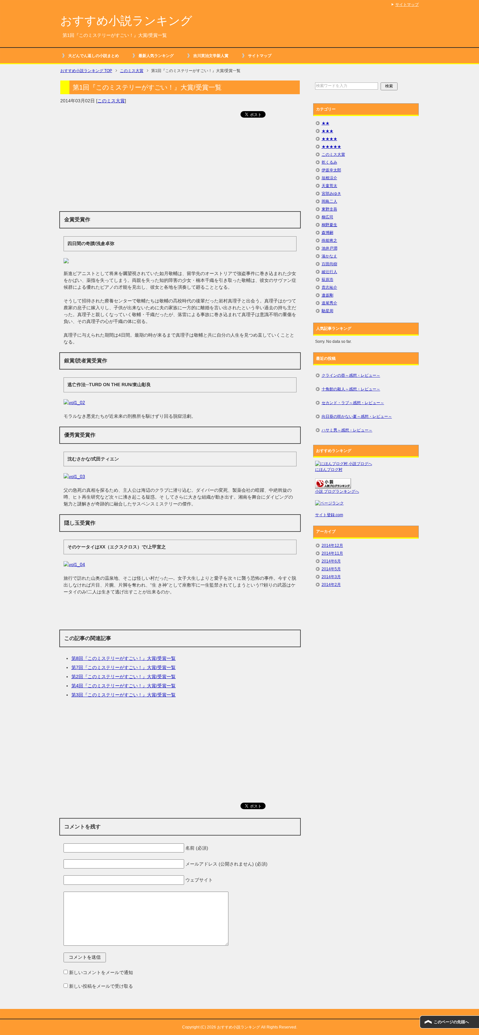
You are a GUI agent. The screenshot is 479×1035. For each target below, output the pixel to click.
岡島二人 (329, 201)
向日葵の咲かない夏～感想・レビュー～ (357, 416)
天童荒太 (329, 185)
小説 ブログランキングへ (337, 491)
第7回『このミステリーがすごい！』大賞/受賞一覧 (123, 667)
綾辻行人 (329, 272)
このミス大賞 (111, 100)
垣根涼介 (329, 178)
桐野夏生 (329, 225)
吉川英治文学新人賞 (210, 55)
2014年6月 (331, 561)
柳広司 (327, 217)
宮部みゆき (331, 193)
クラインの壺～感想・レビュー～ (351, 375)
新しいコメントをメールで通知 (101, 972)
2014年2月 (331, 584)
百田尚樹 (329, 264)
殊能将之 (329, 240)
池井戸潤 (329, 248)
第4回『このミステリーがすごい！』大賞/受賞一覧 (123, 685)
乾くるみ (329, 162)
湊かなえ (329, 256)
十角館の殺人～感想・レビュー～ (351, 389)
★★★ (327, 131)
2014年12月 (332, 545)
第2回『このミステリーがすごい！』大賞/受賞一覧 (123, 676)
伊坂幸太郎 (331, 170)
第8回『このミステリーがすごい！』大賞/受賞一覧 (123, 658)
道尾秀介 (329, 303)
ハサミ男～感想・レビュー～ (347, 430)
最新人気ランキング (156, 55)
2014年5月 (331, 569)
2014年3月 (331, 577)
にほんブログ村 (328, 469)
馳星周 (327, 311)
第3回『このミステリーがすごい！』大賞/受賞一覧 (123, 694)
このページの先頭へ (451, 1022)
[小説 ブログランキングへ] (333, 485)
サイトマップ (259, 55)
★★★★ (329, 139)
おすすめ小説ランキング (126, 20)
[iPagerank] (329, 503)
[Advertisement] (180, 167)
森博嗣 (327, 232)
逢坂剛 (327, 295)
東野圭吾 (329, 209)
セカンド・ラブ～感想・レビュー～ (353, 403)
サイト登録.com (329, 515)
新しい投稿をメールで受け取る (101, 986)
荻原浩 (327, 279)
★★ (325, 123)
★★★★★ (331, 146)
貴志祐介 (329, 287)
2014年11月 (332, 553)
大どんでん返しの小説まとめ (93, 55)
